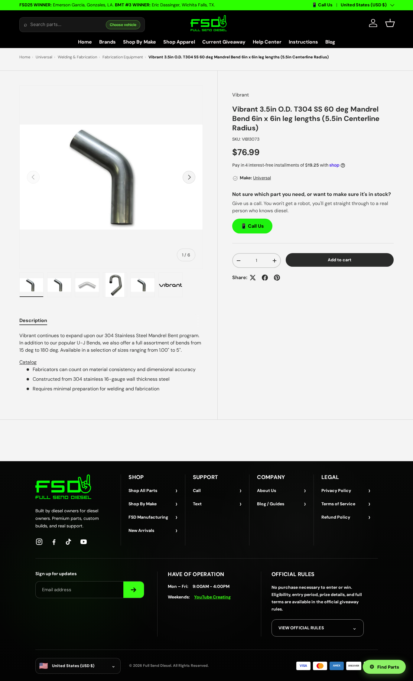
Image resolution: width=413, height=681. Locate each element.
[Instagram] (39, 542)
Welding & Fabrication (77, 57)
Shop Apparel (179, 42)
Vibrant (240, 95)
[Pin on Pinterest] (277, 278)
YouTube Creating (212, 597)
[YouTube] (83, 542)
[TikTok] (69, 542)
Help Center (267, 42)
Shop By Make (139, 42)
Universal (44, 57)
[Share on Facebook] (265, 278)
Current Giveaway (224, 42)
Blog (330, 42)
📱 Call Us (322, 5)
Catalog (28, 362)
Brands (107, 42)
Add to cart (339, 260)
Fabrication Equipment (122, 57)
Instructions (303, 42)
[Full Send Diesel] (63, 486)
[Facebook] (54, 542)
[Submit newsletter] (133, 590)
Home (85, 42)
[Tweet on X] (253, 278)
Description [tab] (33, 320)
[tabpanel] (111, 362)
